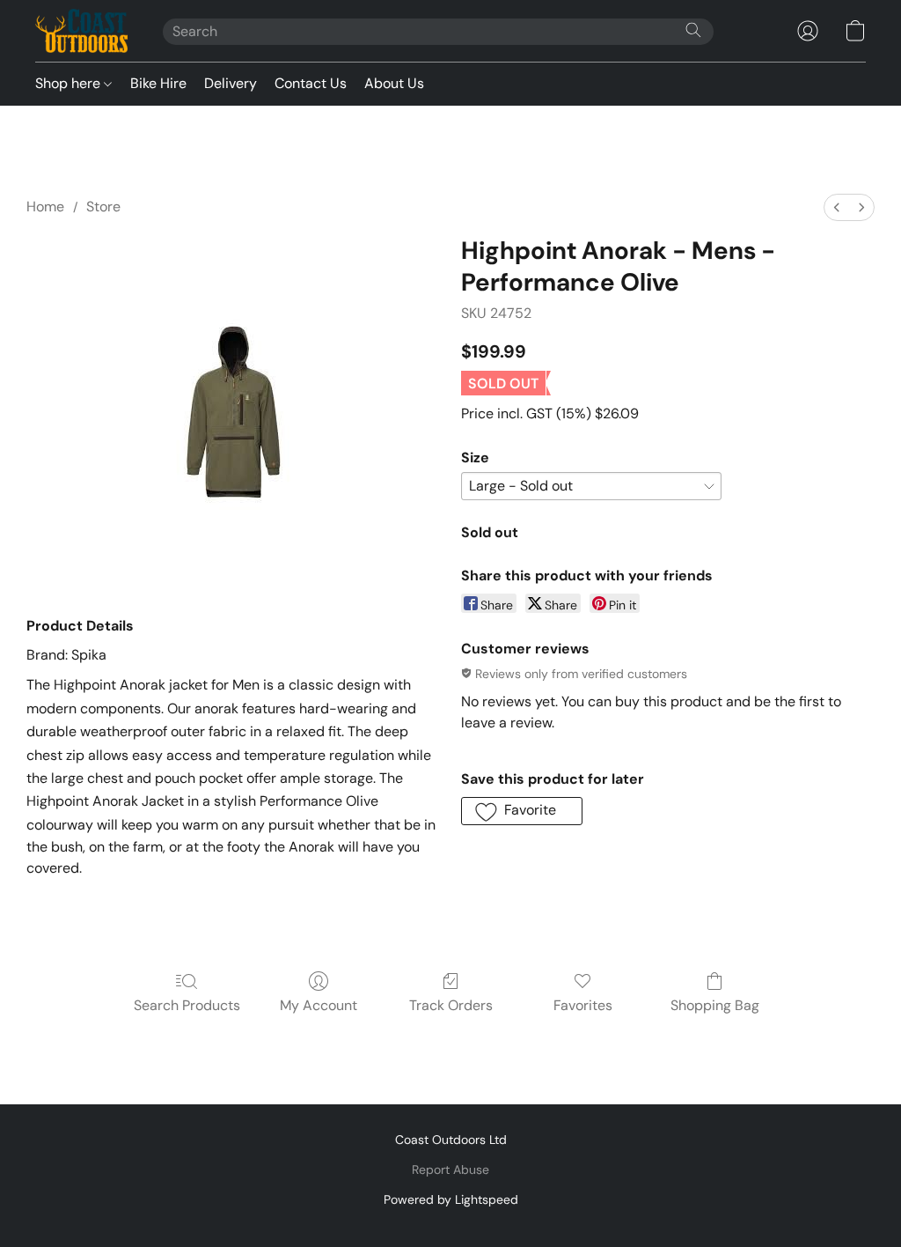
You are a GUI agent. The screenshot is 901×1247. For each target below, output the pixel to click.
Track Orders (451, 1005)
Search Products (187, 1005)
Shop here (69, 83)
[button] (81, 31)
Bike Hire (158, 83)
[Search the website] (693, 30)
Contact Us (311, 83)
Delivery (230, 83)
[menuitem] (836, 207)
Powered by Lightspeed (451, 1199)
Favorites (582, 1005)
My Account (318, 1005)
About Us (394, 83)
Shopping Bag (714, 1005)
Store (103, 206)
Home (45, 206)
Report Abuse (450, 1169)
